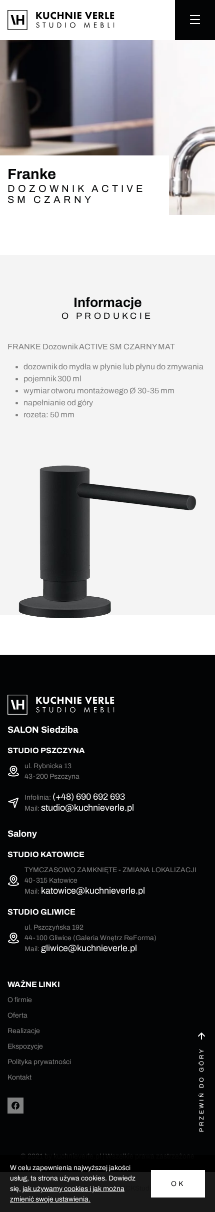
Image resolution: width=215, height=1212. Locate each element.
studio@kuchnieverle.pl (87, 808)
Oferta (18, 1015)
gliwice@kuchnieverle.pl (89, 948)
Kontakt (20, 1077)
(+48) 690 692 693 (88, 797)
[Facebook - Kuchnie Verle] (16, 1106)
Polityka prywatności (39, 1062)
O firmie (20, 1000)
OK (178, 1184)
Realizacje (24, 1031)
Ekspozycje (25, 1046)
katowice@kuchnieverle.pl (93, 891)
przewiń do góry (201, 1089)
